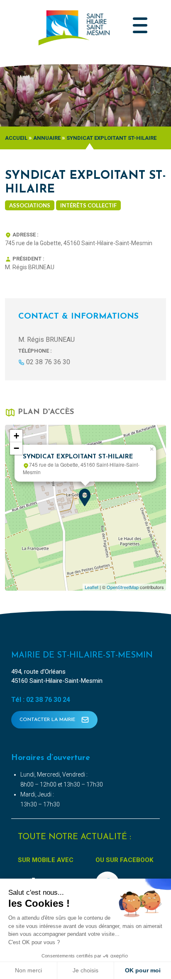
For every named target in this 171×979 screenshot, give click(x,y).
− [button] (16, 448)
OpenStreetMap (123, 587)
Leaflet (91, 587)
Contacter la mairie (48, 719)
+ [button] (16, 436)
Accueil (16, 138)
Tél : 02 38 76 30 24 (40, 700)
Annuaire (47, 138)
